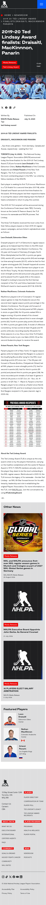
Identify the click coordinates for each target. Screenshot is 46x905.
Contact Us (6, 804)
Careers (5, 806)
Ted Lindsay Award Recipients (31, 814)
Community (7, 861)
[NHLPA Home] (4, 4)
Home (7, 15)
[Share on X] (2, 107)
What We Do (7, 826)
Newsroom (21, 15)
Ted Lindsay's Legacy (32, 809)
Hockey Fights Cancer (11, 857)
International (8, 834)
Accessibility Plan (8, 889)
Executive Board (9, 830)
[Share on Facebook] (6, 107)
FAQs (4, 842)
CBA (3, 809)
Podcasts (28, 857)
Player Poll (28, 805)
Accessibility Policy (27, 889)
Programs (28, 826)
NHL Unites (12, 865)
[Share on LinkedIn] (10, 107)
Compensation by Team (33, 801)
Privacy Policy (7, 893)
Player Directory (31, 797)
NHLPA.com (17, 490)
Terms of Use (25, 893)
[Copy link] (14, 107)
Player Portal (34, 834)
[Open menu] (41, 4)
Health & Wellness (32, 830)
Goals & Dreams (8, 853)
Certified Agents (9, 838)
